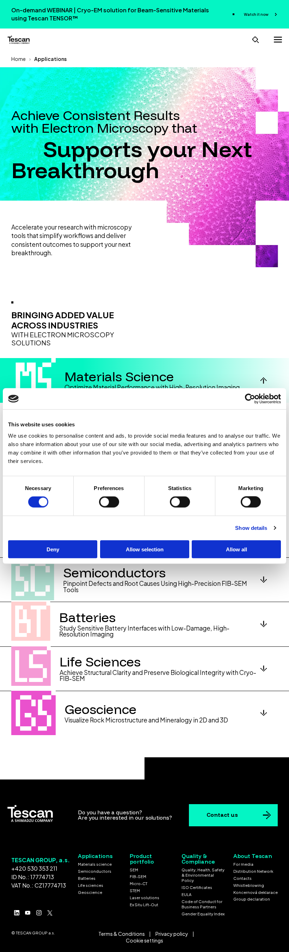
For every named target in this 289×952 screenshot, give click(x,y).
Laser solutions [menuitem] (144, 897)
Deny (53, 549)
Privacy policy (171, 934)
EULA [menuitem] (186, 894)
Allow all (236, 549)
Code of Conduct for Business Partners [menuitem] (202, 904)
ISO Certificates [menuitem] (197, 887)
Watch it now (256, 14)
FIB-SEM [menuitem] (138, 876)
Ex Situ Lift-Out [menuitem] (144, 904)
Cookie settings (144, 940)
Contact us (222, 814)
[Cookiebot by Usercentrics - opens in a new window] (250, 399)
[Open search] (256, 40)
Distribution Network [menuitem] (253, 871)
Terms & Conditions (121, 934)
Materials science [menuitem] (95, 864)
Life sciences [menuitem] (90, 885)
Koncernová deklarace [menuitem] (255, 892)
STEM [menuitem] (135, 890)
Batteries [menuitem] (87, 878)
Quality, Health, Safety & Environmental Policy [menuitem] (203, 875)
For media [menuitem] (243, 864)
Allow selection (145, 549)
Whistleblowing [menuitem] (248, 885)
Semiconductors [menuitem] (94, 871)
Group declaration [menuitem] (251, 899)
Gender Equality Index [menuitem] (203, 914)
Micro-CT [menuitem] (138, 883)
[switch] (109, 502)
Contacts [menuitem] (242, 878)
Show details (251, 528)
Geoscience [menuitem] (90, 892)
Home (18, 59)
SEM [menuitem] (134, 870)
